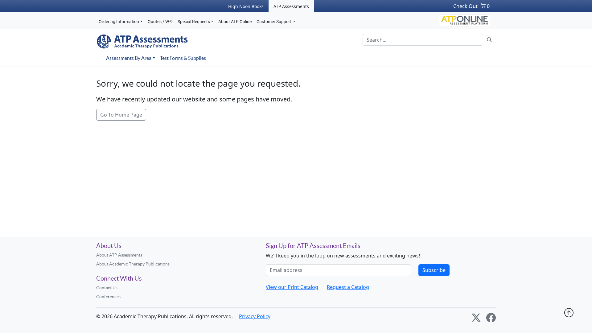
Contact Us (106, 287)
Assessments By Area (128, 58)
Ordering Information (119, 21)
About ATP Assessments (119, 255)
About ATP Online (235, 21)
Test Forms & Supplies (183, 58)
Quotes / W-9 (160, 21)
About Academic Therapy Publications (133, 263)
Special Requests (194, 21)
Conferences (108, 296)
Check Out (465, 6)
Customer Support (274, 21)
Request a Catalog (348, 287)
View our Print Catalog (292, 287)
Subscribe (434, 270)
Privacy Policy (254, 316)
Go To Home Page (121, 114)
